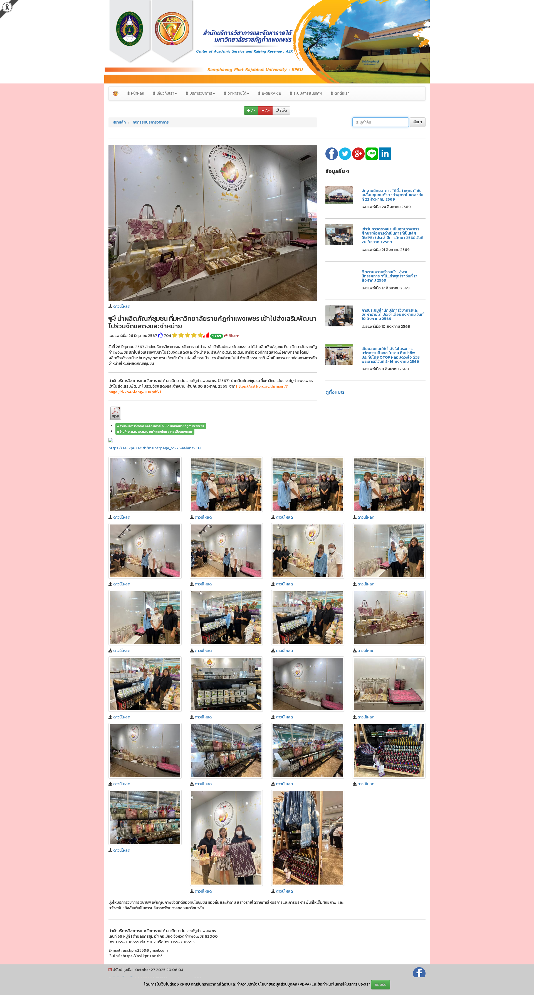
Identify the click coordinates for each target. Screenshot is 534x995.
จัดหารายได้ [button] (236, 93)
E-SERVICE (271, 93)
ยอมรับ (381, 984)
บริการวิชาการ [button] (200, 93)
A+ (252, 110)
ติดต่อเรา (341, 93)
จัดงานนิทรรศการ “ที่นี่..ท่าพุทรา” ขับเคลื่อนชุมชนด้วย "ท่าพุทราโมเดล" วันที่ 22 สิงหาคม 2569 (392, 195)
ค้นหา (417, 122)
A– (267, 110)
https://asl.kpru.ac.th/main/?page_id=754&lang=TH (154, 448)
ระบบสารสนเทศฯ (307, 93)
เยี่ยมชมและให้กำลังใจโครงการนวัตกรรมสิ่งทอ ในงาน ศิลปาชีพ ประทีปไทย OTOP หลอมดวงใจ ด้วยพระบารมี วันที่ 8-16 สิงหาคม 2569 (391, 355)
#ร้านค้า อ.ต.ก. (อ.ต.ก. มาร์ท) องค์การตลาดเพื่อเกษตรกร (154, 431)
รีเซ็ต (283, 110)
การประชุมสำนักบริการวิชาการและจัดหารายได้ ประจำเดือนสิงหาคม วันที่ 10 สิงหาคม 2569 (393, 314)
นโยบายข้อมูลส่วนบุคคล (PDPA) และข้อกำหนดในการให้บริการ (307, 984)
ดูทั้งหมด (334, 392)
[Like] (160, 336)
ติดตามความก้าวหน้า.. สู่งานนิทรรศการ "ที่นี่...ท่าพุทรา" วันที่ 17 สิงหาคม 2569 (389, 276)
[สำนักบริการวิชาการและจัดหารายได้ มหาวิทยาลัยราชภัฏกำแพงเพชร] (116, 93)
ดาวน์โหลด (121, 306)
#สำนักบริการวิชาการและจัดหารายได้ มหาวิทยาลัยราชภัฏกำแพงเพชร (160, 426)
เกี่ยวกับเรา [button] (165, 93)
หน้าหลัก (137, 93)
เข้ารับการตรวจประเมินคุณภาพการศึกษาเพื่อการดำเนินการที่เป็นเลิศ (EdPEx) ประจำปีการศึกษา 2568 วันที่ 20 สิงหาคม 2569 (392, 235)
